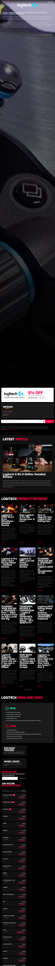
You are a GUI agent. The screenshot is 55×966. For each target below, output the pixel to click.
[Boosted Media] (7, 2)
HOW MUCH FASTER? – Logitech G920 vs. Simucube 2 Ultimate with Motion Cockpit (27, 661)
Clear (23, 790)
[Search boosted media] (48, 2)
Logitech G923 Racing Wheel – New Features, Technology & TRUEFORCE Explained (45, 612)
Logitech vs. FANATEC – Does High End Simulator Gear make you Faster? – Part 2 (45, 661)
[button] (51, 2)
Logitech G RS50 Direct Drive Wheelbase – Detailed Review (8, 520)
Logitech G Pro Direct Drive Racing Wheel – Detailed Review (9, 562)
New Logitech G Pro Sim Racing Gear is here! (27, 518)
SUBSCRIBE (22, 778)
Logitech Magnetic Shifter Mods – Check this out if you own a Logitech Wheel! (9, 661)
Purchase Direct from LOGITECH (14, 397)
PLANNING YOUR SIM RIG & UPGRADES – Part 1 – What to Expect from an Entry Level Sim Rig (9, 612)
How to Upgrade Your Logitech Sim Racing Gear (45, 518)
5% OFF (35, 393)
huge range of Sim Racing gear (12, 429)
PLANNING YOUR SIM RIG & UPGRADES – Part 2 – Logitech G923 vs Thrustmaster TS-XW (45, 565)
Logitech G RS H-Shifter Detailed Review (24, 475)
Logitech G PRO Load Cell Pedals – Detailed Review (27, 562)
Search (50, 421)
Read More (5, 489)
